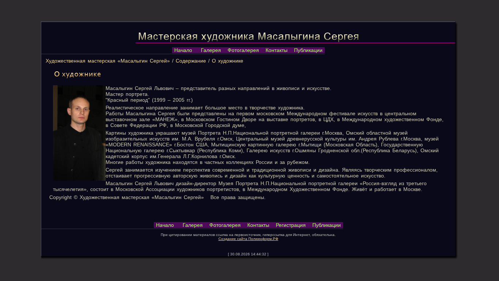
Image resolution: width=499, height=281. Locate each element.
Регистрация (291, 225)
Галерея (211, 50)
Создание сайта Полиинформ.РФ (248, 239)
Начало (183, 50)
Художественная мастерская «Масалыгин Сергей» (108, 61)
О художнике (227, 61)
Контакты (276, 50)
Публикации (308, 50)
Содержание (191, 61)
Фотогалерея (243, 50)
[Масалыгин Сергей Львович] (79, 179)
